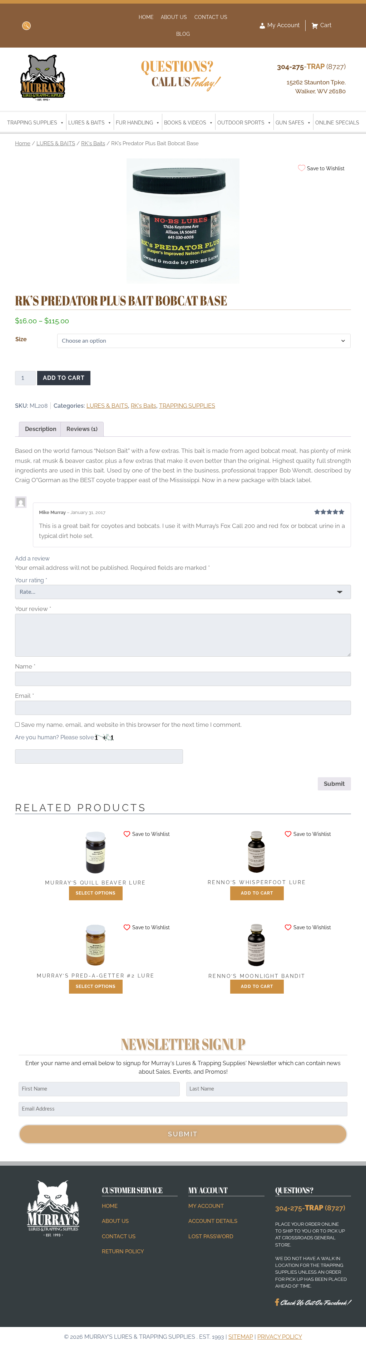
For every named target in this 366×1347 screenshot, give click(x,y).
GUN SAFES (290, 123)
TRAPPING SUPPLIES (32, 123)
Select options (95, 893)
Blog (183, 34)
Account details (212, 1221)
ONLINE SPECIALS (337, 123)
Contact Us (210, 17)
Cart (325, 25)
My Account (283, 25)
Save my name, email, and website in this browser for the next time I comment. (131, 724)
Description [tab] (40, 429)
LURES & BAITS (86, 123)
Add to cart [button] (257, 893)
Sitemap (240, 1336)
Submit (183, 1134)
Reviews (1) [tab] (82, 429)
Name (25, 666)
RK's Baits (93, 143)
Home (146, 17)
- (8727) (311, 66)
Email (24, 695)
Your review (33, 608)
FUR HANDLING (134, 123)
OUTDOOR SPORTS (240, 123)
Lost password (210, 1236)
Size (21, 339)
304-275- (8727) (310, 1208)
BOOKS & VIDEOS (185, 123)
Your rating (31, 580)
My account (206, 1206)
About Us (174, 17)
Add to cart (64, 377)
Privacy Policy (279, 1336)
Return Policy (123, 1251)
